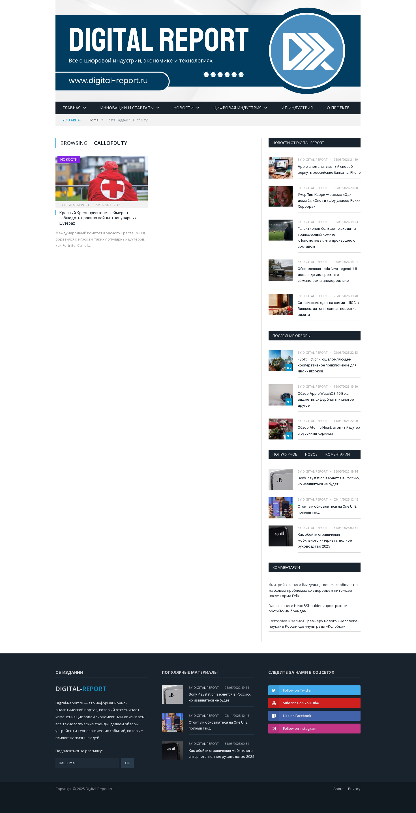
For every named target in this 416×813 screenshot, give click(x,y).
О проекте (338, 107)
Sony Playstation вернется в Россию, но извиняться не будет (329, 481)
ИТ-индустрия (297, 107)
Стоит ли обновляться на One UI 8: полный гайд (327, 509)
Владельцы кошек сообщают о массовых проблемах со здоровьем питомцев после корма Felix (313, 590)
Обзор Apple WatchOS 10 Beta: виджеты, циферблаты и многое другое (326, 399)
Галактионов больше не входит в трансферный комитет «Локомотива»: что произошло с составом (327, 237)
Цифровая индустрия (237, 107)
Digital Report (76, 205)
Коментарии (337, 454)
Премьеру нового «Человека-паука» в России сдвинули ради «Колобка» (314, 623)
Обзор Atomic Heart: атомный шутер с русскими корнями (329, 430)
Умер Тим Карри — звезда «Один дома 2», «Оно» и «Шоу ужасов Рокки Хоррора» (329, 200)
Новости (183, 107)
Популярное (285, 454)
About (338, 788)
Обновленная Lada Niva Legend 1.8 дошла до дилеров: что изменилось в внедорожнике (327, 275)
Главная (71, 107)
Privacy (354, 788)
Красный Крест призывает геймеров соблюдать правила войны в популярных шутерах (97, 218)
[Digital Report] (208, 49)
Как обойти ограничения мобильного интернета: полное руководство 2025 (325, 540)
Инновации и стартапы (127, 107)
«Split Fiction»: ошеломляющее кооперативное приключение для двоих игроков (327, 365)
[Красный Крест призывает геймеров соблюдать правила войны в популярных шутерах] (101, 180)
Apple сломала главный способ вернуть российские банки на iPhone (329, 169)
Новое (311, 454)
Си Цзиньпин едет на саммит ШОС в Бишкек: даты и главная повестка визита (328, 309)
